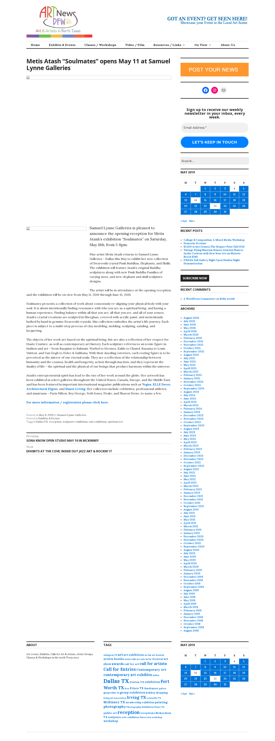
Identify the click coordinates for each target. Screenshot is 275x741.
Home (35, 45)
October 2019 (192, 583)
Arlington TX (110, 655)
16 (215, 200)
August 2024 (191, 391)
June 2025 (190, 361)
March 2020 (191, 566)
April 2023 (190, 442)
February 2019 (192, 610)
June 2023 (190, 435)
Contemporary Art (151, 670)
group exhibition (132, 692)
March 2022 (191, 486)
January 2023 (192, 452)
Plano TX (159, 707)
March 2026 (191, 334)
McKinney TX (114, 702)
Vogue (146, 384)
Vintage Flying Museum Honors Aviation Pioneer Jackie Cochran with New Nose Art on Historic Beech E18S (213, 253)
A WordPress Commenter (200, 298)
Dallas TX (42, 421)
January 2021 (192, 533)
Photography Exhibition (140, 707)
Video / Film (134, 45)
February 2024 (193, 408)
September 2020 (194, 546)
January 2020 (192, 573)
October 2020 (192, 543)
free (127, 688)
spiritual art (115, 421)
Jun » (192, 221)
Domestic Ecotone (195, 243)
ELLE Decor (161, 384)
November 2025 (193, 344)
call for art (131, 664)
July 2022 (189, 472)
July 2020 (189, 553)
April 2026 (190, 331)
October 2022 (192, 462)
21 (195, 206)
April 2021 (190, 523)
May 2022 (190, 479)
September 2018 (194, 627)
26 (243, 206)
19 (243, 200)
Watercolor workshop (151, 717)
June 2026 (190, 324)
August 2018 (191, 630)
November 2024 (193, 381)
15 (205, 200)
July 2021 (189, 513)
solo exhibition (98, 421)
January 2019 (192, 613)
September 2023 (194, 425)
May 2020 (190, 560)
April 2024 (190, 402)
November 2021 (193, 499)
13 (185, 200)
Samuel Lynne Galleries (71, 415)
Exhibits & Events (62, 45)
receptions (147, 713)
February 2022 (193, 489)
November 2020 (194, 539)
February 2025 (193, 375)
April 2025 (190, 368)
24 (225, 206)
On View (200, 45)
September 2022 (194, 465)
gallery (162, 688)
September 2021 (194, 506)
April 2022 (190, 482)
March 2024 (191, 405)
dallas (155, 675)
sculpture (114, 717)
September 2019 (194, 587)
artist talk (130, 659)
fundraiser (151, 688)
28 (195, 211)
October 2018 (192, 624)
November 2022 (193, 459)
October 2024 (192, 385)
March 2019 (191, 607)
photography (114, 706)
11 (234, 194)
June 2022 (190, 476)
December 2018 (193, 617)
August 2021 (191, 509)
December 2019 (193, 576)
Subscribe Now (195, 278)
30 (215, 211)
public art (110, 713)
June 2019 (189, 597)
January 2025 (192, 378)
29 (205, 211)
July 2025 (189, 358)
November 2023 (193, 418)
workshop (110, 721)
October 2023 (192, 422)
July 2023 (189, 432)
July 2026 (189, 321)
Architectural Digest (42, 389)
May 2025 (189, 365)
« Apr (184, 221)
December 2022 (193, 455)
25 (234, 206)
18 (234, 200)
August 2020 (191, 550)
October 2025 (192, 348)
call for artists (153, 663)
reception (55, 421)
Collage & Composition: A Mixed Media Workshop (214, 240)
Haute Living (75, 389)
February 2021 (192, 529)
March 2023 (191, 445)
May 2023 (190, 439)
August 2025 (191, 354)
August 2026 (191, 317)
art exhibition (133, 655)
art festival (158, 655)
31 (225, 211)
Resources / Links (167, 45)
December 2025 (193, 341)
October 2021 (192, 502)
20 (185, 206)
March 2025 (191, 371)
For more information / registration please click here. (67, 402)
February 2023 (193, 449)
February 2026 (193, 338)
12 (243, 194)
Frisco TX (137, 688)
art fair (147, 655)
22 (205, 206)
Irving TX (136, 697)
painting (161, 702)
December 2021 (193, 496)
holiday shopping (157, 692)
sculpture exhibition (75, 421)
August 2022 (191, 469)
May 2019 (189, 600)
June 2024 (190, 398)
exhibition (152, 682)
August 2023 (191, 428)
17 (225, 200)
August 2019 (191, 590)
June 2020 (190, 556)
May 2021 (189, 519)
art (120, 655)
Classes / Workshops (100, 45)
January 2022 (192, 492)
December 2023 (193, 415)
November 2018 (193, 620)
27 (185, 211)
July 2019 (189, 593)
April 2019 (190, 603)
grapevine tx (111, 692)
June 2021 (189, 516)
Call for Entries (119, 669)
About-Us (228, 45)
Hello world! (227, 298)
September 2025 (194, 351)
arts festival (154, 659)
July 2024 (189, 395)
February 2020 (193, 570)
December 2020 (194, 536)
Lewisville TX (154, 698)
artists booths (113, 659)
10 (225, 194)
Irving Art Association (114, 698)
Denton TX (137, 682)
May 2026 (190, 328)
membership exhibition (140, 702)
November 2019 (193, 580)
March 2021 (191, 526)
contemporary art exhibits (127, 674)
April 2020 (190, 563)
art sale (140, 659)
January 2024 (192, 412)
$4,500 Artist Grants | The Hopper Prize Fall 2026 (214, 246)
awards (118, 664)
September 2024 (194, 388)
